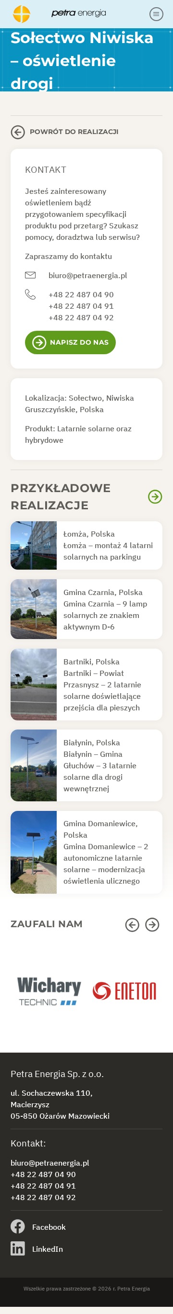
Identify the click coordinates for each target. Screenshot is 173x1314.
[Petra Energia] (79, 13)
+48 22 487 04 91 (81, 306)
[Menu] (156, 14)
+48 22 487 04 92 (81, 317)
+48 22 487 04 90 (81, 294)
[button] (133, 924)
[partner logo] (48, 995)
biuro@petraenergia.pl (88, 275)
